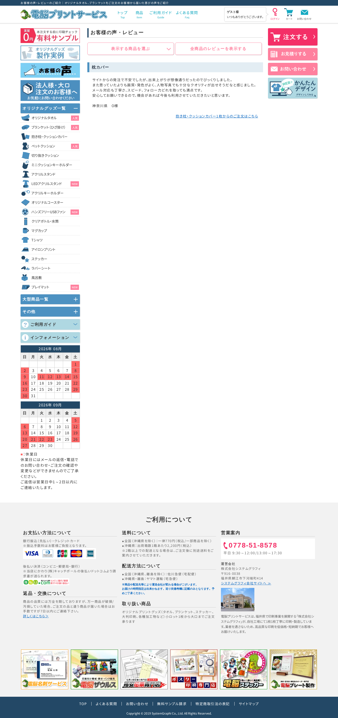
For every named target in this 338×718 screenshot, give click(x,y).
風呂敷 (36, 277)
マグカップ (39, 230)
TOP (83, 703)
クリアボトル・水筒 (45, 221)
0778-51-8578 (253, 545)
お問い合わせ (304, 19)
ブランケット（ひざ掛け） (54, 127)
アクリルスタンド (43, 174)
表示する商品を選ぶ (130, 48)
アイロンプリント (43, 249)
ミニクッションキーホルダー (51, 164)
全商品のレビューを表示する (218, 48)
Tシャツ (37, 239)
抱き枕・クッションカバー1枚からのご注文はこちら (217, 116)
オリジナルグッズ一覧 (44, 108)
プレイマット (54, 286)
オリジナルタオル (54, 117)
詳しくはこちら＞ (36, 616)
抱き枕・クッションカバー (49, 136)
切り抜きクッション (45, 155)
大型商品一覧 (35, 299)
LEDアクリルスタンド (54, 183)
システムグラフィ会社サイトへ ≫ (246, 583)
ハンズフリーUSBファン (54, 211)
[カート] (289, 14)
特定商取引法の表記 (212, 703)
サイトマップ (249, 703)
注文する (292, 37)
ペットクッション (54, 145)
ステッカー (39, 258)
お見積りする (292, 54)
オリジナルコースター (47, 202)
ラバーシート (40, 268)
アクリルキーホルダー (47, 192)
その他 (29, 311)
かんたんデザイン (292, 88)
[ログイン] (275, 14)
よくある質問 (106, 703)
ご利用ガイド (43, 324)
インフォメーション (50, 337)
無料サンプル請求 (172, 703)
